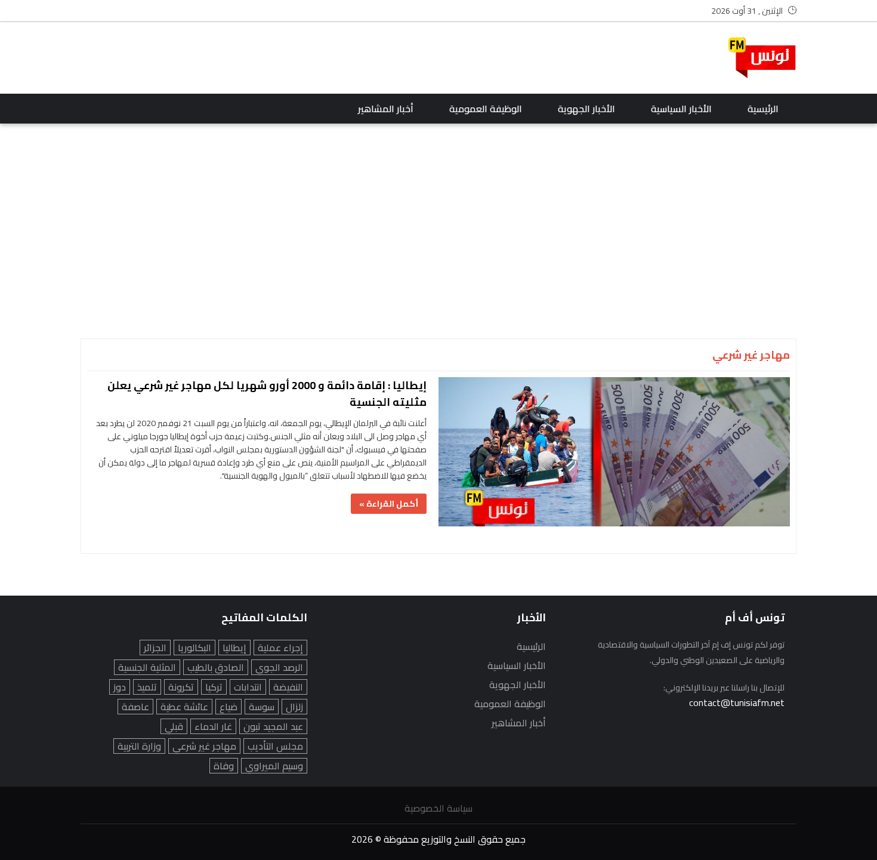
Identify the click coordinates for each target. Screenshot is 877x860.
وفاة (224, 765)
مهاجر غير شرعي (204, 746)
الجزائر (155, 647)
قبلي (174, 726)
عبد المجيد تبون (273, 726)
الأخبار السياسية (681, 109)
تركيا (214, 687)
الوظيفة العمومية (485, 109)
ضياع (228, 706)
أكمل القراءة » (388, 503)
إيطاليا (234, 647)
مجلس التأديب (275, 746)
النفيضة (288, 687)
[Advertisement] (298, 58)
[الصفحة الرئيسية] (762, 58)
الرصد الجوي (279, 667)
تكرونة (181, 687)
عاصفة (135, 706)
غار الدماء (213, 726)
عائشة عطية (184, 706)
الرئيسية (763, 109)
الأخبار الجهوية (586, 109)
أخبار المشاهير (385, 109)
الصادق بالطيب (215, 667)
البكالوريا (194, 647)
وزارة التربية (139, 746)
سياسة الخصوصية (438, 808)
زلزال (294, 706)
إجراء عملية (280, 647)
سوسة (261, 706)
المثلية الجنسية (147, 667)
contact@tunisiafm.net (737, 702)
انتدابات (248, 687)
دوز (119, 687)
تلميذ (147, 687)
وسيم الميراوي (274, 765)
